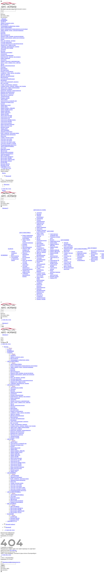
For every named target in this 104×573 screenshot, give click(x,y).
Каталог (9, 349)
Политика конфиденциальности (11, 562)
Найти (2, 565)
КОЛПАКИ (13, 517)
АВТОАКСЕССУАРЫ (16, 387)
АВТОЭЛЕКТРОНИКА (17, 495)
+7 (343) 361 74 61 (6, 168)
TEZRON (13, 355)
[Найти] (2, 12)
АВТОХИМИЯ (14, 475)
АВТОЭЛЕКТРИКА (16, 364)
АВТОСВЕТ (13, 442)
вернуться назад (5, 550)
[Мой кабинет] (1, 321)
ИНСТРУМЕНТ (14, 506)
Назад (10, 348)
